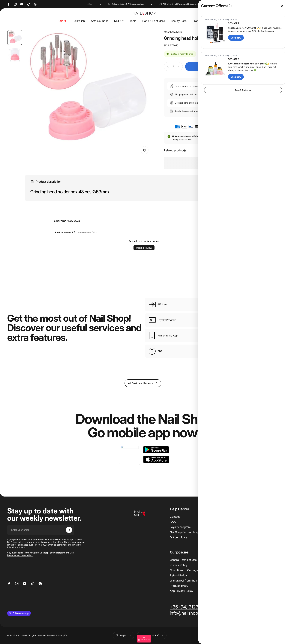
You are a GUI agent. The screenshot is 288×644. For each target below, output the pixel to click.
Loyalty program (180, 527)
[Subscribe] (69, 530)
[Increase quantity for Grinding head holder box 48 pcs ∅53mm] (179, 66)
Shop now (236, 37)
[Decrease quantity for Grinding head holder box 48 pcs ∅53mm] (167, 66)
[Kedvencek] (144, 150)
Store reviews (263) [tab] (87, 232)
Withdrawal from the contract (188, 580)
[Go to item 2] (14, 54)
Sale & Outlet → (243, 90)
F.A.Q (173, 521)
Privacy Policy (178, 565)
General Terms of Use (183, 559)
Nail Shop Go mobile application (190, 532)
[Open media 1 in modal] (87, 93)
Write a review (144, 247)
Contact (175, 516)
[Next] (142, 100)
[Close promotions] (282, 6)
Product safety (179, 585)
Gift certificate (178, 537)
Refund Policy (178, 575)
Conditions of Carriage (184, 570)
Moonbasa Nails (173, 31)
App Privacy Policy (181, 590)
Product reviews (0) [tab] (65, 232)
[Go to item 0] (14, 37)
